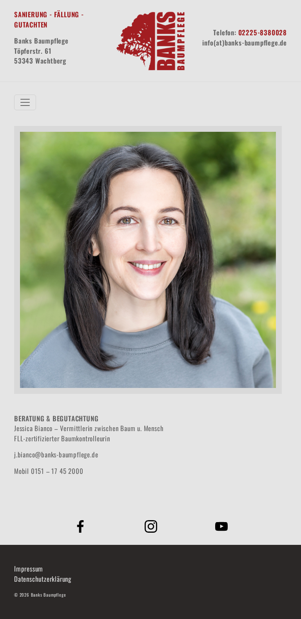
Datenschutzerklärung (42, 579)
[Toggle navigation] (25, 102)
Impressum (28, 568)
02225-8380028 (262, 32)
